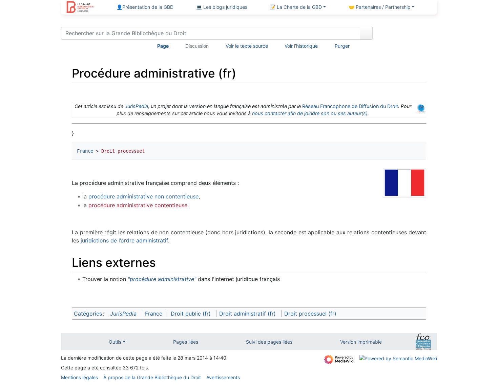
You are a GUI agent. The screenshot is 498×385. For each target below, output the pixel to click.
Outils (115, 342)
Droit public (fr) (191, 313)
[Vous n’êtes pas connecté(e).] (407, 34)
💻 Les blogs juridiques (221, 7)
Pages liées (185, 342)
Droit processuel (123, 151)
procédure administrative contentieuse (137, 205)
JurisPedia (136, 106)
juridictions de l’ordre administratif (124, 240)
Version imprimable (361, 342)
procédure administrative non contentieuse (143, 196)
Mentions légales (79, 377)
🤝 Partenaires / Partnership (380, 7)
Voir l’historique (301, 46)
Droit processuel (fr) (310, 313)
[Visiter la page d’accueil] (80, 8)
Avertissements (223, 377)
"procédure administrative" (162, 279)
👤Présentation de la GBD (145, 7)
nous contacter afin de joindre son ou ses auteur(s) (310, 113)
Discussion (197, 46)
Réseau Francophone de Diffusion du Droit (350, 106)
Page (163, 46)
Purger (342, 46)
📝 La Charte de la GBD (296, 7)
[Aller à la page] (366, 33)
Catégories (88, 313)
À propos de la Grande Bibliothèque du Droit (152, 377)
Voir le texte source (247, 46)
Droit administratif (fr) (247, 313)
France (85, 151)
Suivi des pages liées (269, 342)
